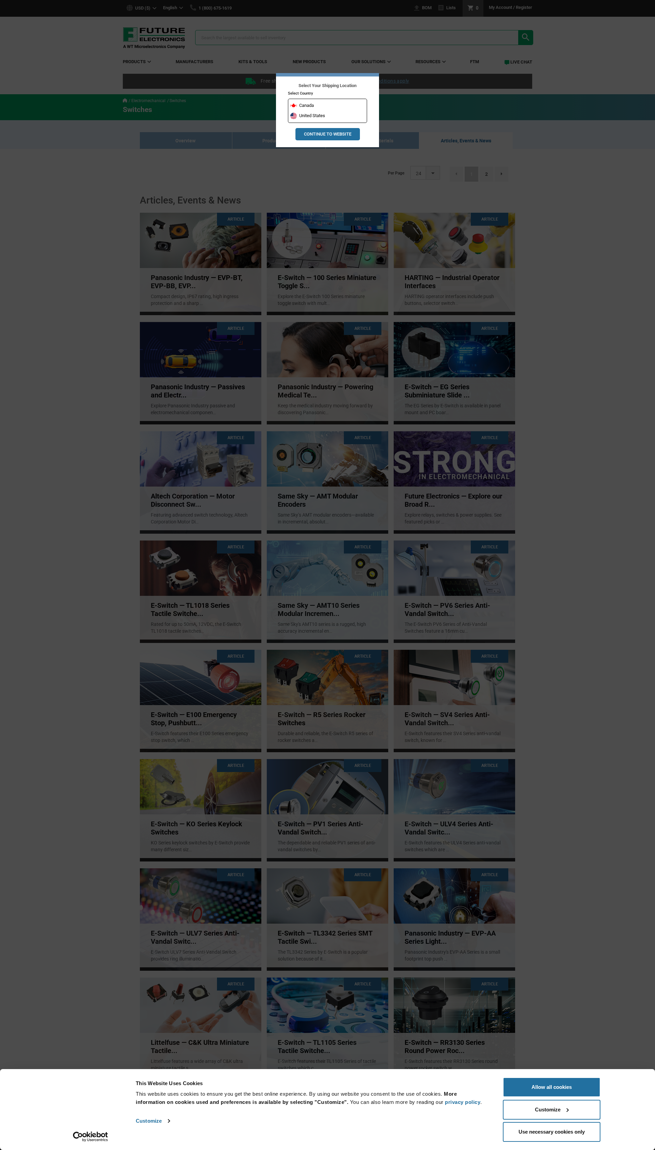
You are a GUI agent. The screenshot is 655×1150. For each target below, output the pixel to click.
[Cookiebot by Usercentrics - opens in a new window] (90, 1137)
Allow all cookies (552, 1087)
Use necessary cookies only (552, 1132)
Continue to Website (327, 134)
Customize (149, 1121)
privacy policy (462, 1102)
